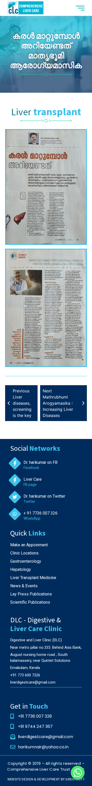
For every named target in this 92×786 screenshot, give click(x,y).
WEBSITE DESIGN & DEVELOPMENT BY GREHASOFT (46, 779)
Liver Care (33, 479)
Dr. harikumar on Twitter (44, 496)
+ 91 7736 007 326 (40, 513)
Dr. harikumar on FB (40, 462)
